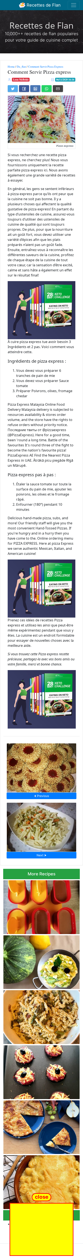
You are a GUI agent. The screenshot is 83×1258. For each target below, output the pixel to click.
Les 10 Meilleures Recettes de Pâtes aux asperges (39, 1016)
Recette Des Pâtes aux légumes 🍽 (41, 826)
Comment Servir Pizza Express (45, 66)
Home (11, 66)
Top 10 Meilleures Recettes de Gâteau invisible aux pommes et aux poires (37, 1126)
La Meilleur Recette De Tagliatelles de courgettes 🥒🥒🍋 (36, 961)
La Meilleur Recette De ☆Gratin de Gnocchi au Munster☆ (41, 1180)
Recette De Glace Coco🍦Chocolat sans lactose (38, 905)
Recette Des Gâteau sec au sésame (41, 767)
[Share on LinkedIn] (35, 88)
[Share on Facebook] (24, 88)
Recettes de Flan (43, 5)
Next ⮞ (41, 855)
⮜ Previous (41, 796)
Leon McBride (21, 79)
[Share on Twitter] (13, 88)
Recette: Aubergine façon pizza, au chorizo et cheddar (41, 1071)
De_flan (21, 66)
